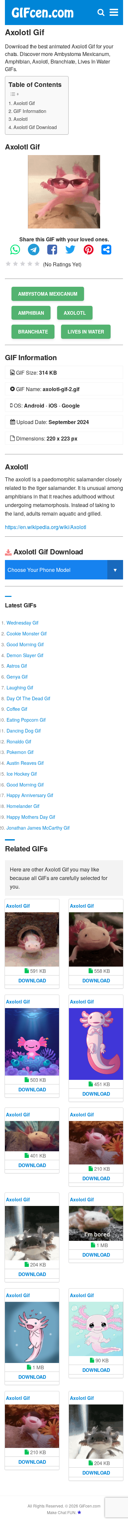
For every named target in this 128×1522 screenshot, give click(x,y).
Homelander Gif (23, 806)
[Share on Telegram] (37, 252)
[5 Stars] (37, 263)
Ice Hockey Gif (22, 773)
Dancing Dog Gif (24, 730)
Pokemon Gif (20, 752)
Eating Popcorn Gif (26, 719)
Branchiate (33, 331)
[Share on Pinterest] (92, 252)
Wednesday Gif (22, 622)
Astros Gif (17, 665)
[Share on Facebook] (55, 252)
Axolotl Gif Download (35, 126)
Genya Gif (17, 676)
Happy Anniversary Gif (30, 795)
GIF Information (29, 110)
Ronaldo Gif (19, 741)
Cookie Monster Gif (27, 633)
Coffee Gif (17, 709)
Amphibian (31, 312)
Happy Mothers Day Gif (31, 817)
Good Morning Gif (25, 644)
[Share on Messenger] (109, 252)
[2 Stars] (15, 263)
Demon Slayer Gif (25, 655)
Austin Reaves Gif (25, 763)
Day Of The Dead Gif (28, 698)
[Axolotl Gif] (64, 191)
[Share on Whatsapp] (18, 252)
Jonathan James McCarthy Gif (38, 827)
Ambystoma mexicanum (47, 293)
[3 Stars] (22, 263)
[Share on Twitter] (73, 252)
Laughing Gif (20, 687)
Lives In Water (86, 331)
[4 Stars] (30, 263)
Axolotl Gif (24, 102)
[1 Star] (8, 263)
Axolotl (20, 118)
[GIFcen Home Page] (42, 11)
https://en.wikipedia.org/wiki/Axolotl (45, 527)
